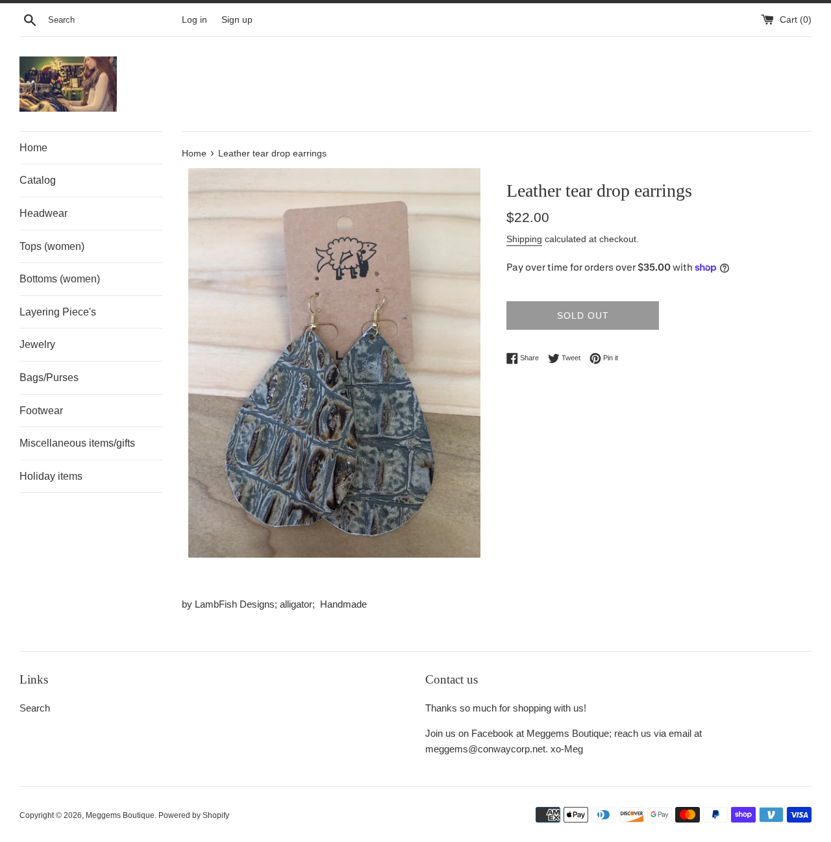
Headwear (43, 213)
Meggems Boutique (120, 815)
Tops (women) (51, 246)
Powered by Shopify (193, 815)
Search (34, 707)
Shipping (524, 239)
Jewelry (37, 344)
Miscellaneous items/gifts (77, 443)
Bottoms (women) (59, 278)
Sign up (237, 20)
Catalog (37, 180)
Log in (194, 20)
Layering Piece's (57, 311)
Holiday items (50, 476)
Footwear (41, 410)
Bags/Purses (49, 377)
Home (33, 147)
